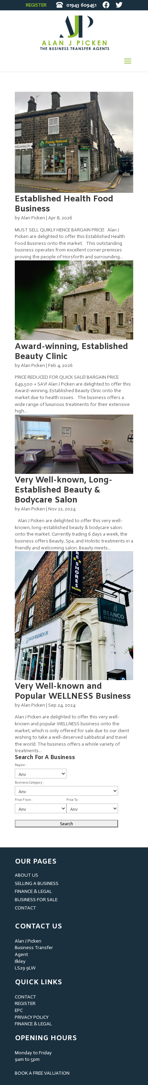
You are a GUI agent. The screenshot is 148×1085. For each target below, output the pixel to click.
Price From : (23, 800)
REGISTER (36, 5)
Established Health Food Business (64, 204)
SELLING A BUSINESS (37, 883)
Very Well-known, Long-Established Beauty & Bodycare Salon (63, 490)
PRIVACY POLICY (32, 1017)
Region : (21, 765)
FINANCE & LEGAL (33, 891)
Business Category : (29, 782)
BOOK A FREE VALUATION (42, 1073)
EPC (19, 1010)
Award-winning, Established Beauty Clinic (71, 351)
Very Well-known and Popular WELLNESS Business (73, 691)
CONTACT (25, 908)
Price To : (72, 800)
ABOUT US (26, 875)
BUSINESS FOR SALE (36, 900)
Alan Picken (33, 218)
